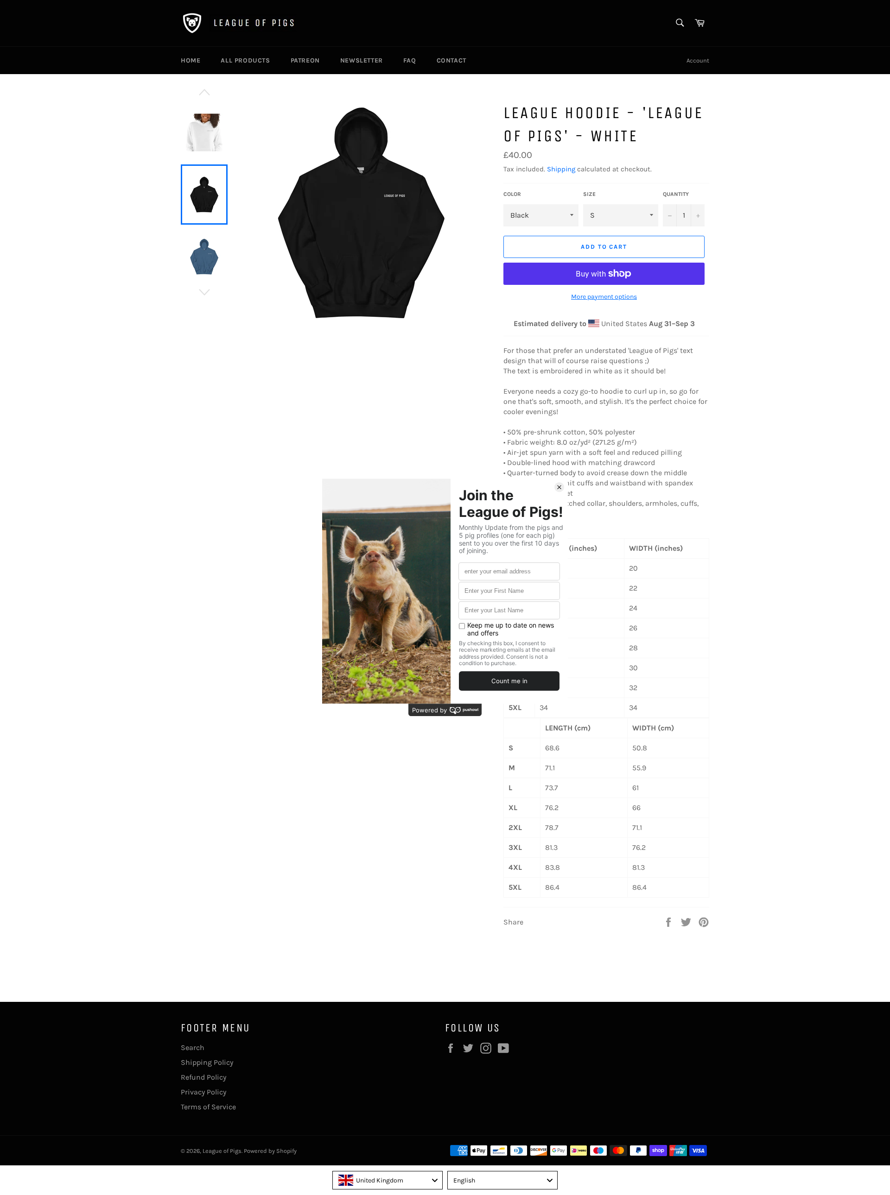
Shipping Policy (207, 1062)
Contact (451, 60)
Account (698, 60)
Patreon (305, 60)
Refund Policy (203, 1077)
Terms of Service (208, 1106)
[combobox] (387, 1180)
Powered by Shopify (270, 1150)
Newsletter (361, 60)
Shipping (561, 169)
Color (512, 194)
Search (192, 1047)
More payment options (604, 297)
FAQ (409, 60)
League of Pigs (222, 1150)
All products (245, 60)
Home (190, 60)
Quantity (676, 194)
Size (589, 194)
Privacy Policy (203, 1092)
